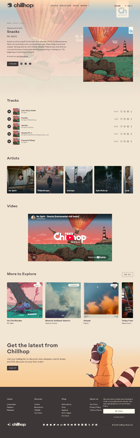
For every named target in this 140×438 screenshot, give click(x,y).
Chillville (37, 410)
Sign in (129, 6)
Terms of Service (96, 410)
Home (9, 23)
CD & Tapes (66, 413)
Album (37, 285)
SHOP (76, 6)
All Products (66, 404)
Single (114, 285)
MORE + (85, 6)
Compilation (74, 285)
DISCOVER (65, 6)
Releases (15, 23)
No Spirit (12, 36)
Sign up (12, 368)
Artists (37, 404)
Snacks (22, 23)
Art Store (65, 416)
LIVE (118, 6)
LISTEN (54, 6)
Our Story (38, 413)
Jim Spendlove (22, 56)
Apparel (65, 410)
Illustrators (38, 407)
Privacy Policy (95, 407)
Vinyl (63, 407)
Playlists (10, 407)
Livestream (11, 404)
